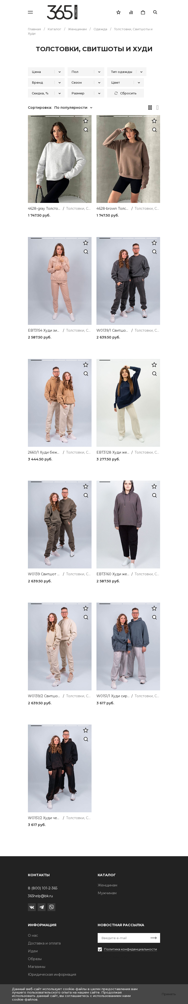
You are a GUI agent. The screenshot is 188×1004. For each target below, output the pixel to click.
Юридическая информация (52, 974)
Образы (35, 959)
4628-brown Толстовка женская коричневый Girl (112, 208)
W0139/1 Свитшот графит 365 (112, 330)
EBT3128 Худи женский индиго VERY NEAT (112, 452)
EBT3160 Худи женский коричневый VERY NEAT (112, 574)
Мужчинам (107, 893)
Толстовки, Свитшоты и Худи (79, 208)
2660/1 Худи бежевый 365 (44, 452)
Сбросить (128, 93)
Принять (169, 994)
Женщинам (107, 885)
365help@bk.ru (40, 896)
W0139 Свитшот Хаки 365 (44, 574)
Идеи (33, 951)
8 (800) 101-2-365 (42, 888)
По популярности (70, 107)
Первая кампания (114, 956)
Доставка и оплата (44, 943)
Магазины (36, 966)
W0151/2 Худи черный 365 (44, 818)
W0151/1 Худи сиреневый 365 (112, 696)
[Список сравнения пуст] (131, 12)
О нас (33, 935)
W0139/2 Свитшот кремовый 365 (44, 696)
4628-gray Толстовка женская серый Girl (44, 208)
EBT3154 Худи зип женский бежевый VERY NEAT (44, 330)
